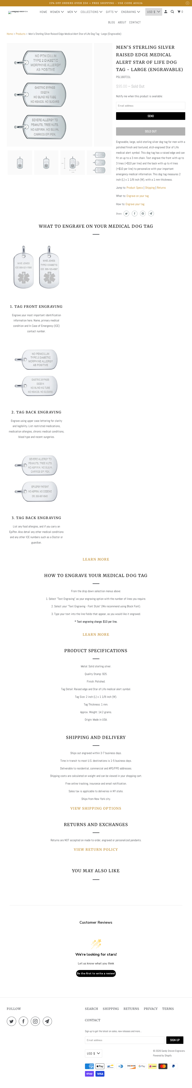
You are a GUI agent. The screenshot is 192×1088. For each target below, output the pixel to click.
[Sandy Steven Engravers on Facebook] (24, 1021)
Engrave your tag (135, 204)
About (122, 22)
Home (43, 12)
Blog (111, 22)
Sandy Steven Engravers (173, 1050)
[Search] (172, 11)
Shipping (150, 188)
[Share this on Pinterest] (142, 213)
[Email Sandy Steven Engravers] (48, 1021)
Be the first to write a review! (96, 973)
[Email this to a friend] (150, 213)
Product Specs (135, 188)
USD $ (91, 1053)
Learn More (96, 559)
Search (91, 1009)
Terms (168, 1009)
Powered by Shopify (162, 1055)
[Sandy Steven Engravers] (20, 17)
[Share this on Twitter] (126, 213)
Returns (161, 188)
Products (21, 34)
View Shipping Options (96, 808)
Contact (135, 22)
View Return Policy (96, 849)
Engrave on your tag (138, 196)
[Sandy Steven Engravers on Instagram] (36, 1021)
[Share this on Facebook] (134, 213)
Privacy (151, 1009)
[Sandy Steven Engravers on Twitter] (12, 1021)
